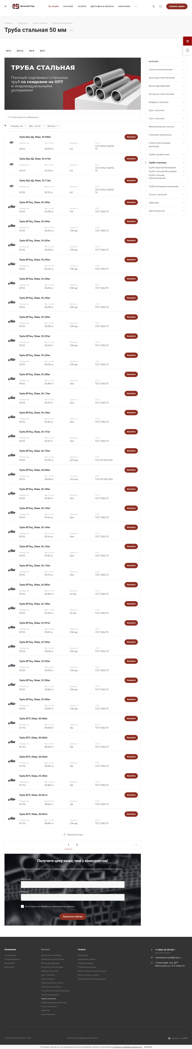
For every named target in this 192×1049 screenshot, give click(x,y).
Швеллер (154, 202)
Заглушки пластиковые (161, 94)
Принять (148, 1047)
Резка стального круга (88, 975)
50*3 (8, 51)
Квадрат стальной (158, 102)
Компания (10, 949)
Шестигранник (157, 210)
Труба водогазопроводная (162, 167)
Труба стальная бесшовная (162, 171)
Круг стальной (156, 110)
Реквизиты (9, 963)
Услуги (82, 949)
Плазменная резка (87, 967)
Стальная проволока (160, 134)
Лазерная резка (85, 963)
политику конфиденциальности (127, 1047)
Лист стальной (156, 118)
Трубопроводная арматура (164, 186)
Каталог (45, 949)
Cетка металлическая (160, 69)
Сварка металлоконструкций (92, 979)
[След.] (134, 844)
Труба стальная (157, 162)
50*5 (42, 51)
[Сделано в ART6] (178, 1037)
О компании (10, 955)
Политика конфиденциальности (82, 1038)
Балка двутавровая (159, 85)
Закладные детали (86, 959)
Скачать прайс (177, 6)
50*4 (31, 51)
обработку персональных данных (57, 906)
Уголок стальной (158, 194)
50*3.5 (20, 51)
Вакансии (9, 967)
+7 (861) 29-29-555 (164, 949)
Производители (12, 959)
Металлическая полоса (161, 126)
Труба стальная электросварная (157, 176)
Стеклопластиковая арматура (159, 145)
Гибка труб (83, 955)
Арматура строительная (162, 77)
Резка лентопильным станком (92, 971)
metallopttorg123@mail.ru (168, 957)
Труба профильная (159, 154)
